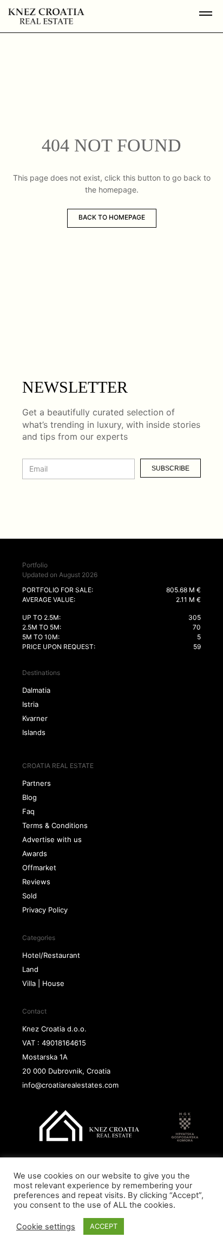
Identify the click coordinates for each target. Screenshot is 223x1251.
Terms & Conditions (55, 825)
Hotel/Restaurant (51, 955)
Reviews (36, 881)
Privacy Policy (45, 909)
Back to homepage (111, 217)
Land (30, 969)
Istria (30, 704)
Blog (29, 797)
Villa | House (43, 983)
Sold (29, 895)
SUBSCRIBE (170, 468)
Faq (28, 811)
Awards (34, 853)
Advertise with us (52, 839)
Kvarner (35, 718)
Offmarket (39, 867)
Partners (36, 783)
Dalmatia (36, 690)
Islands (33, 732)
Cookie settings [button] (45, 1227)
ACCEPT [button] (103, 1226)
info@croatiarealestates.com (70, 1085)
